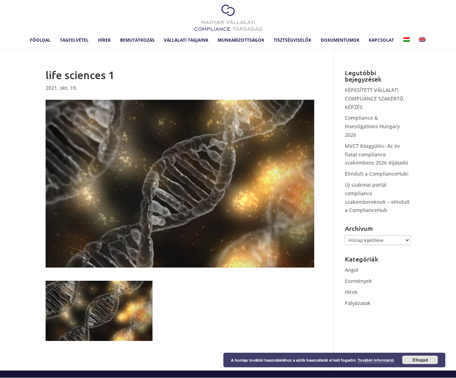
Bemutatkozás (137, 40)
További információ (376, 360)
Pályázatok (357, 303)
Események (358, 281)
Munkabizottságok (241, 40)
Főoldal (40, 40)
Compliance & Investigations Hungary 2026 (372, 126)
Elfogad (420, 360)
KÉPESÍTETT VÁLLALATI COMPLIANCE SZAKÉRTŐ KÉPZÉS (374, 98)
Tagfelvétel (74, 40)
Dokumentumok (340, 40)
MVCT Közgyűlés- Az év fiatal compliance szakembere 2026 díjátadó (376, 154)
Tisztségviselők (292, 40)
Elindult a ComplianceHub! (377, 173)
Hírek (104, 40)
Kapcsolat (381, 40)
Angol (351, 269)
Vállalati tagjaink (186, 40)
